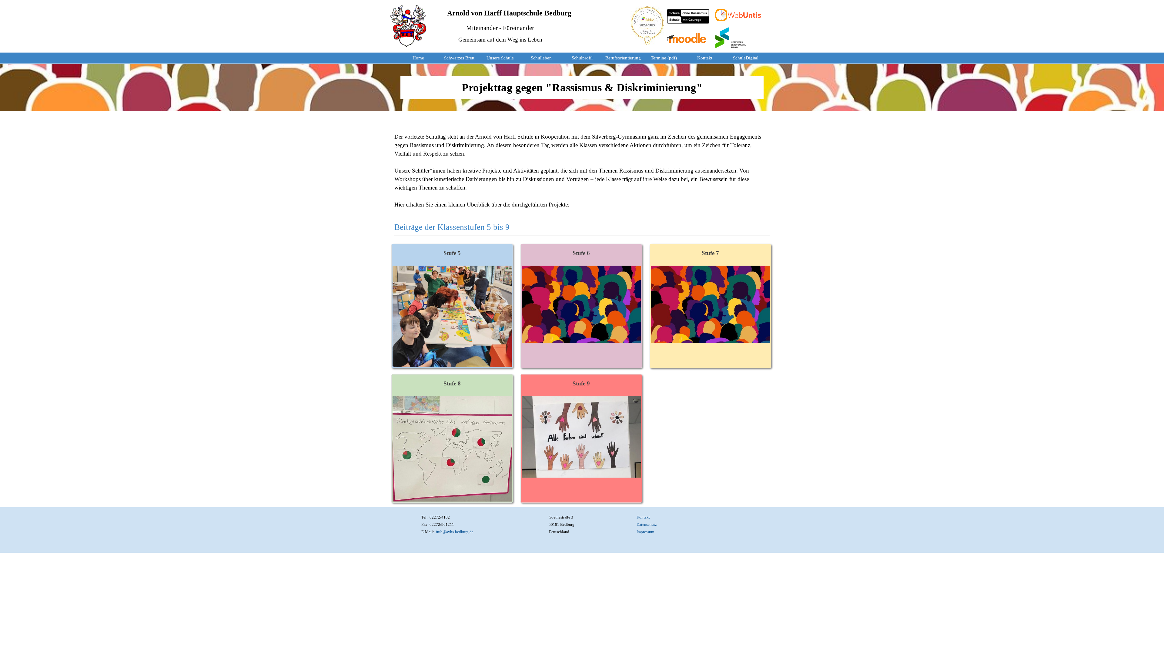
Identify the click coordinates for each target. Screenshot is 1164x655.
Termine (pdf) (664, 57)
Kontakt (704, 57)
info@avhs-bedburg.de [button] (454, 531)
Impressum (645, 531)
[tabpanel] (582, 87)
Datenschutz (647, 524)
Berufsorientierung (623, 57)
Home (418, 57)
